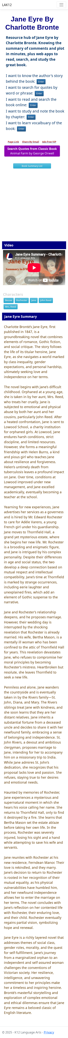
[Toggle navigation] (61, 4)
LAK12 (7, 4)
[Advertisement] (34, 206)
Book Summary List (32, 166)
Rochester (21, 300)
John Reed (45, 300)
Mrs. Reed (10, 306)
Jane (33, 300)
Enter (41, 81)
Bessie (8, 300)
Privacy (49, 1032)
